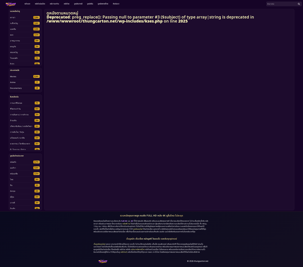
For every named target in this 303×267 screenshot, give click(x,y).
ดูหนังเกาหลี (78, 3)
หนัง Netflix (54, 3)
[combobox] (281, 4)
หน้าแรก (27, 3)
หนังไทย (66, 3)
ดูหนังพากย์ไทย (103, 3)
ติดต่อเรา (116, 3)
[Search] (299, 4)
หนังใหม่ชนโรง (40, 3)
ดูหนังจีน (90, 3)
